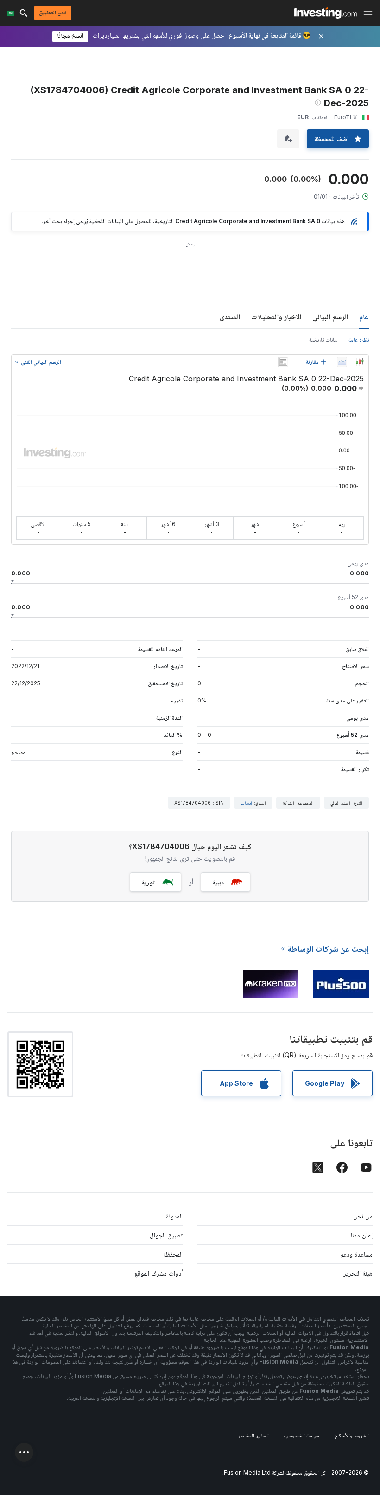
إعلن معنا (362, 1235)
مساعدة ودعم (356, 1254)
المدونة (174, 1216)
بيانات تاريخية (323, 339)
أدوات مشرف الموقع (158, 1273)
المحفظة (173, 1254)
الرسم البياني (330, 316)
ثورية (148, 882)
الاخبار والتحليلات (276, 316)
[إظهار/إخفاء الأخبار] (283, 362)
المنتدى (230, 316)
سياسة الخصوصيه (301, 1435)
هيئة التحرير (358, 1273)
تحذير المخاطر (253, 1435)
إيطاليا (246, 802)
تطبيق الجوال (166, 1235)
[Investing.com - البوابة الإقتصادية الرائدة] (325, 13)
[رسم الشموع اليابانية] (360, 362)
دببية (218, 882)
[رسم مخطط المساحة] (342, 362)
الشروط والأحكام (352, 1435)
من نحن (363, 1216)
